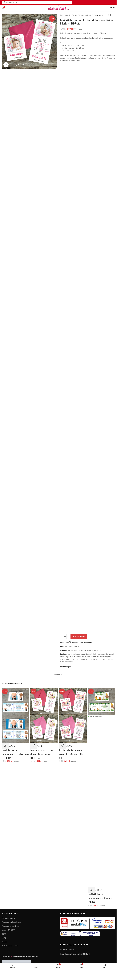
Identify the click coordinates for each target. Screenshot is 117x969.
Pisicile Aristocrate (107, 659)
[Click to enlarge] (6, 64)
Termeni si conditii (8, 918)
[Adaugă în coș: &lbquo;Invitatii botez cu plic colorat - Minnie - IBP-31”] (62, 746)
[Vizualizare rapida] (10, 746)
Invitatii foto (72, 650)
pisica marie (95, 659)
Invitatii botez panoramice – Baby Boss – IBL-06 (15, 754)
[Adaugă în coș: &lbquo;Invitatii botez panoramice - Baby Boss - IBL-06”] (5, 746)
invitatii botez (85, 654)
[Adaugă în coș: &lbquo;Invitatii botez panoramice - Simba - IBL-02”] (91, 890)
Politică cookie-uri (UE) (10, 946)
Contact (4, 942)
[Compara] (12, 746)
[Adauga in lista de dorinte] (14, 746)
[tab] (58, 674)
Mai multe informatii (67, 949)
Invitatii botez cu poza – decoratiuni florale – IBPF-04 (43, 754)
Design (74, 15)
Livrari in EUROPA (8, 930)
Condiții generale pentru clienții (75, 954)
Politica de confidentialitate (11, 922)
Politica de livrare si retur (11, 926)
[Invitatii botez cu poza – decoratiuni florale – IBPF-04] (44, 701)
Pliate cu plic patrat (94, 650)
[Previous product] (108, 15)
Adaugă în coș (79, 636)
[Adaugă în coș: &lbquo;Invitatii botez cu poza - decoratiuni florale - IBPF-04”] (33, 746)
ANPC (4, 938)
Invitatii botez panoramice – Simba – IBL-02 (100, 898)
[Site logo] (58, 8)
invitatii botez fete (78, 657)
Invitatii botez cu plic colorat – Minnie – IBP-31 (72, 754)
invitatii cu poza (105, 657)
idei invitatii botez (74, 654)
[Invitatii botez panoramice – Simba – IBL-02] (101, 701)
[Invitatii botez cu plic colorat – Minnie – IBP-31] (73, 701)
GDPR (4, 934)
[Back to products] (111, 15)
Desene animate (85, 15)
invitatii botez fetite (92, 657)
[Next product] (114, 15)
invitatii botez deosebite (99, 654)
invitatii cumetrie (66, 659)
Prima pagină (65, 15)
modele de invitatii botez (81, 659)
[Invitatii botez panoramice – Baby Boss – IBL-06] (15, 701)
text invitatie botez (66, 662)
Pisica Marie (98, 15)
